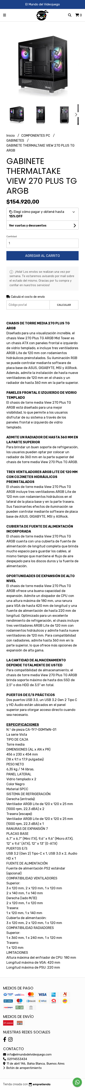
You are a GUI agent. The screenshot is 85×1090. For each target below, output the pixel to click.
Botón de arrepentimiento (23, 1068)
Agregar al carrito (42, 256)
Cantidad (11, 236)
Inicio (10, 136)
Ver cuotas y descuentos (27, 225)
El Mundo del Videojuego (42, 4)
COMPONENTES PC (36, 136)
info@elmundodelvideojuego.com (29, 1054)
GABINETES (15, 140)
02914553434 (16, 1059)
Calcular (64, 304)
